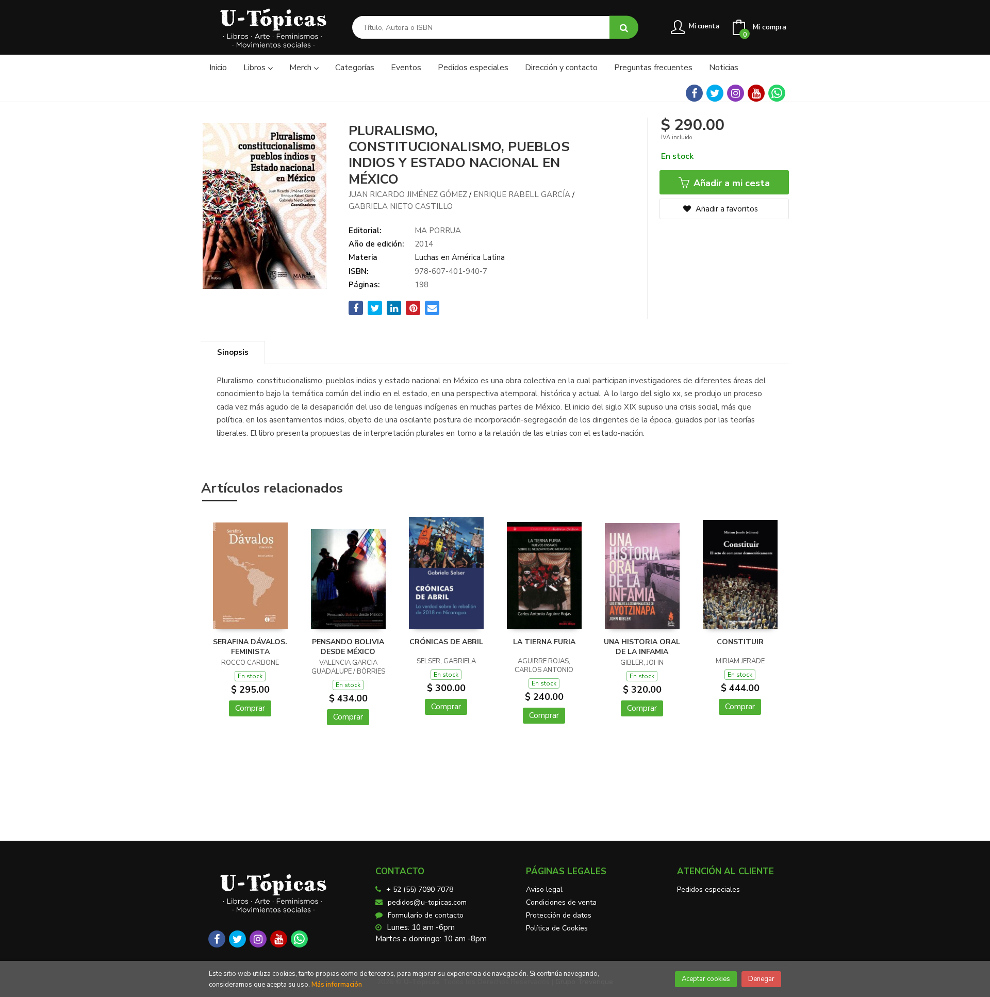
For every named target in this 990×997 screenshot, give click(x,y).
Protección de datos (558, 915)
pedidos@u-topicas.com (427, 902)
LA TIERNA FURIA (544, 642)
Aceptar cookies (706, 979)
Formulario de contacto (426, 915)
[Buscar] (623, 27)
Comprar (250, 708)
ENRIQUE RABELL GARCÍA (521, 194)
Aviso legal (544, 889)
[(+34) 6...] (776, 93)
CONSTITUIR (740, 642)
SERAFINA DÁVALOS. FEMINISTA (250, 647)
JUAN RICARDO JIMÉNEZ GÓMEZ (408, 194)
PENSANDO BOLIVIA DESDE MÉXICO (348, 647)
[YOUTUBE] (756, 93)
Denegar (761, 979)
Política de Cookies (557, 928)
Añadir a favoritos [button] (726, 209)
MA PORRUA (438, 230)
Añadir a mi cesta (730, 183)
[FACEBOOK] (694, 93)
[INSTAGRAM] (735, 93)
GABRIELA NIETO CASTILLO (401, 206)
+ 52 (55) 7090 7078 (419, 889)
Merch (301, 67)
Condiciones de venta (561, 902)
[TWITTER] (714, 93)
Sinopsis (233, 352)
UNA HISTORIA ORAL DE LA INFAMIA (642, 647)
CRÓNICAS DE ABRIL (446, 642)
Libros (255, 67)
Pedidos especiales (708, 889)
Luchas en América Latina (460, 257)
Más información (336, 984)
